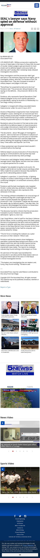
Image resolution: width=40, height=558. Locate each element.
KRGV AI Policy (20, 530)
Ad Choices (20, 523)
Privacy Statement (20, 532)
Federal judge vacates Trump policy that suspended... (9, 316)
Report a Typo (5, 287)
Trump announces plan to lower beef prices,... (28, 351)
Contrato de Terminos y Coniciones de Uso (20, 537)
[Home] (12, 5)
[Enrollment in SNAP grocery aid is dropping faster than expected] (30, 325)
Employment (20, 521)
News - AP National (15, 28)
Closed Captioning (20, 519)
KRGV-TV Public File (20, 525)
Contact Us (20, 528)
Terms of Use (20, 534)
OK (20, 555)
